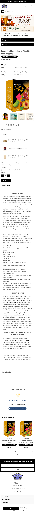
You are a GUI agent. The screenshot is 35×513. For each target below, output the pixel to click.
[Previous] (2, 117)
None (6, 134)
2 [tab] (17, 454)
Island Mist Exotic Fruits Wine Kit (9, 441)
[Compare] (28, 6)
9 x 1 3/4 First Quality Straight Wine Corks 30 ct (19, 157)
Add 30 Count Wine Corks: (7, 129)
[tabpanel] (5, 117)
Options (8, 451)
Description (6, 185)
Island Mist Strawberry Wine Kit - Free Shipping (26, 441)
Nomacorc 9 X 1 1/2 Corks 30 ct (18, 148)
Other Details (6, 372)
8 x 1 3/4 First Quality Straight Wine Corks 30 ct (19, 141)
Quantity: (3, 172)
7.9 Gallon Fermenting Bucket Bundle (13, 170)
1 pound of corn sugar (21, 300)
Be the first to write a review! (17, 409)
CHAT (10, 508)
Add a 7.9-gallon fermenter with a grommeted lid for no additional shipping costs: (15, 163)
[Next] (32, 117)
